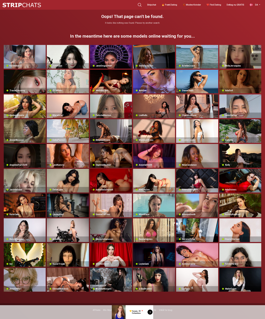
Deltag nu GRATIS (235, 4)
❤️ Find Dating (213, 4)
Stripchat (151, 4)
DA (255, 4)
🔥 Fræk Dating (169, 4)
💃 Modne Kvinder (192, 4)
